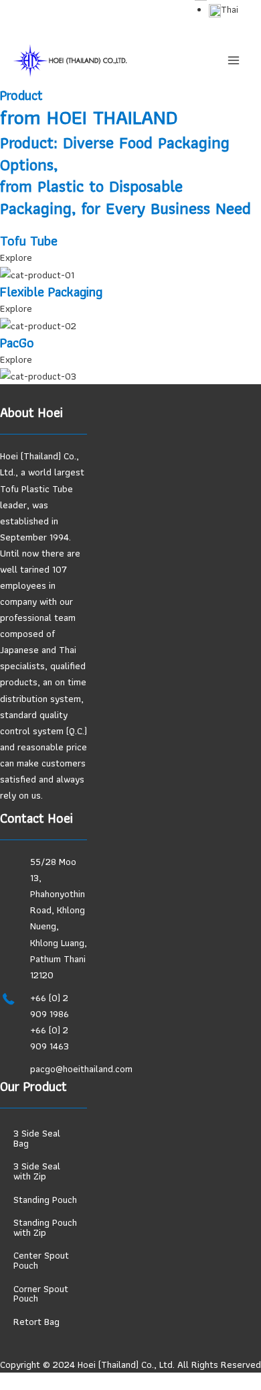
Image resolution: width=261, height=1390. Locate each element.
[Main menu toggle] (234, 60)
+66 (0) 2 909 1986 (49, 1006)
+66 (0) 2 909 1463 (49, 1038)
